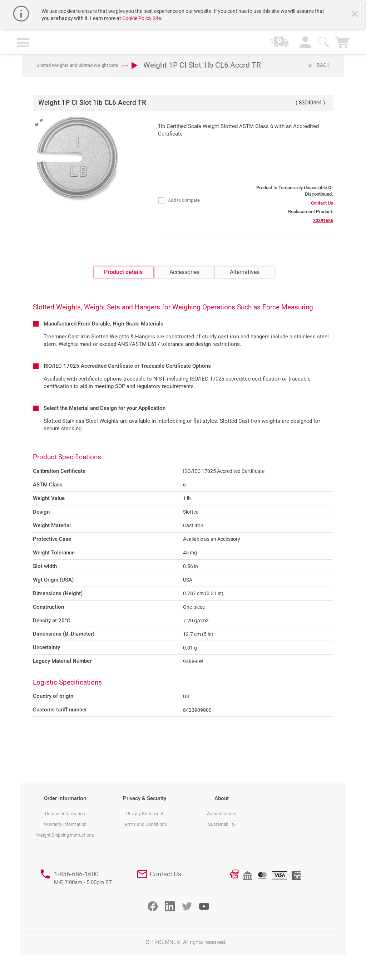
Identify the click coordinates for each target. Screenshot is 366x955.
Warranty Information (65, 824)
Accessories (184, 272)
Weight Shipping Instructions (65, 835)
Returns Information (65, 813)
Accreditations (221, 813)
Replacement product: (310, 211)
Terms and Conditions (145, 824)
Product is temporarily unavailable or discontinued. (294, 191)
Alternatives (244, 272)
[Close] (355, 14)
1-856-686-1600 (83, 878)
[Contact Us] (142, 874)
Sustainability (221, 824)
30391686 (323, 220)
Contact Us (322, 203)
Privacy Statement (144, 813)
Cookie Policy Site (141, 18)
